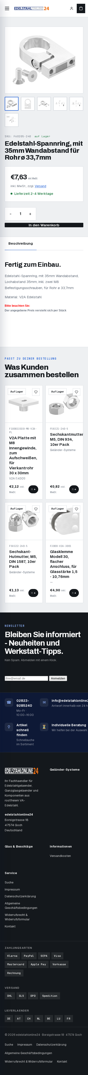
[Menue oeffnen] (7, 8)
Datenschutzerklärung (20, 896)
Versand (40, 186)
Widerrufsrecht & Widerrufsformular (17, 917)
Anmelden (58, 678)
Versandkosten (60, 856)
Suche (9, 882)
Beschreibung (20, 243)
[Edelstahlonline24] (31, 8)
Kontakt (10, 926)
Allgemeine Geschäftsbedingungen (21, 905)
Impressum (12, 889)
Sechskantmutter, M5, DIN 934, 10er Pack (67, 439)
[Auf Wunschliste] (36, 392)
